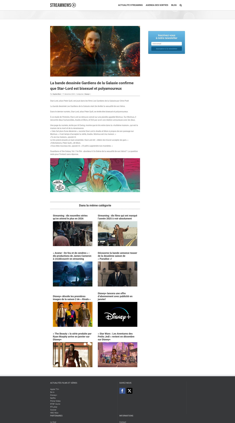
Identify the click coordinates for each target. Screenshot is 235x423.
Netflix (53, 398)
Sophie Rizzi (57, 94)
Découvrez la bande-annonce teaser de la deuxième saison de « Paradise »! (117, 255)
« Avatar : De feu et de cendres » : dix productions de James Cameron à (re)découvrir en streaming (72, 255)
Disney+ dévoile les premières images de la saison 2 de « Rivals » (72, 298)
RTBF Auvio (55, 404)
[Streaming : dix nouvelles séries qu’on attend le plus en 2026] (72, 222)
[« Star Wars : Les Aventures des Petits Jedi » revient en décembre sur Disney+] (117, 343)
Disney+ (87, 94)
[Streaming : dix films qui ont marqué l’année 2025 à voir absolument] (117, 222)
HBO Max (54, 413)
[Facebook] (122, 391)
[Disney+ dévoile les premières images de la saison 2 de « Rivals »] (72, 303)
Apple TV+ (54, 389)
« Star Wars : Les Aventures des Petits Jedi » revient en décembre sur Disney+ (116, 336)
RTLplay (53, 407)
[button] (181, 5)
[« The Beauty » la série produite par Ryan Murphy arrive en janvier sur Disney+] (72, 343)
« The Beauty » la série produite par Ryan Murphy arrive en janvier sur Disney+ (72, 336)
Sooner (53, 410)
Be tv (52, 392)
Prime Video (55, 401)
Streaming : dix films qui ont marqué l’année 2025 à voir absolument (117, 217)
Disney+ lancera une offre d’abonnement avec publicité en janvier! (115, 296)
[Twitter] (129, 391)
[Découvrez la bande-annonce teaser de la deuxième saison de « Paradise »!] (117, 263)
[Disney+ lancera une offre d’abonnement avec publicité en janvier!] (117, 303)
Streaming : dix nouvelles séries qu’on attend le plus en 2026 (70, 217)
